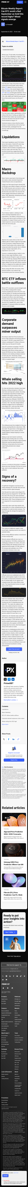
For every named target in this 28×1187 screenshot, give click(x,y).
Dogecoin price (18, 1058)
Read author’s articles (10, 700)
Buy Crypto (3, 1003)
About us (16, 1074)
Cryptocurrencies (18, 1019)
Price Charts (17, 1035)
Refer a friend (4, 1102)
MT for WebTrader (5, 1044)
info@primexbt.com (14, 968)
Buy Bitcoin (3, 1051)
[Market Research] (3, 41)
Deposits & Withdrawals (6, 1013)
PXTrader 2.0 (17, 999)
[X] (2, 976)
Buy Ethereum (4, 1053)
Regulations (17, 1078)
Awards (16, 1080)
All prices (16, 1069)
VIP (2, 1019)
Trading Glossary (5, 1078)
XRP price (17, 1056)
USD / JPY (17, 1064)
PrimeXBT (10, 24)
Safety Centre (17, 1095)
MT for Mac (3, 1040)
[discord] (6, 979)
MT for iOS (3, 1037)
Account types (4, 1023)
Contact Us (17, 1090)
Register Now (14, 760)
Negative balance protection (7, 1021)
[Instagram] (6, 976)
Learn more (16, 1172)
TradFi (16, 1026)
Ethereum (7, 89)
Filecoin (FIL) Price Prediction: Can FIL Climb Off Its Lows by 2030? (13, 895)
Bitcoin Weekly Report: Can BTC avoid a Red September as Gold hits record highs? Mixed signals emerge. (15, 41)
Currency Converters (19, 1037)
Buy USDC (3, 1058)
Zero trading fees (5, 1026)
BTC (6, 87)
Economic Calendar (19, 1040)
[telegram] (24, 976)
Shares (16, 1017)
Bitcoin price (17, 1051)
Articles (3, 1076)
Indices (16, 1013)
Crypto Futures (4, 999)
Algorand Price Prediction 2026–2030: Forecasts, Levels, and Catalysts (13, 834)
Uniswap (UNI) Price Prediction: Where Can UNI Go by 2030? (13, 864)
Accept (5, 1175)
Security (3, 1017)
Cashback (3, 1030)
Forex (16, 1010)
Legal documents (5, 1108)
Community (17, 1076)
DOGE (8, 92)
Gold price (17, 1066)
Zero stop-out (4, 1028)
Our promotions (4, 1100)
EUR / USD (17, 1062)
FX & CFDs (3, 1001)
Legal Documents (18, 1093)
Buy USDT (3, 1056)
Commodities (17, 1015)
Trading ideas (17, 1042)
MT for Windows (4, 1042)
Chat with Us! (17, 956)
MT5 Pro (3, 1046)
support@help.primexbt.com (15, 971)
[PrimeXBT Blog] (7, 984)
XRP (3, 92)
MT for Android (4, 1035)
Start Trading (9, 932)
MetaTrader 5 (17, 1003)
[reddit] (2, 979)
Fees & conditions (5, 1010)
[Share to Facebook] (9, 739)
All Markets (17, 1023)
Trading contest (4, 1104)
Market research (4, 1074)
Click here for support (13, 965)
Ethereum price (18, 1053)
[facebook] (10, 976)
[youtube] (17, 976)
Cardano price (17, 1060)
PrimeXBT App (17, 1001)
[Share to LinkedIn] (13, 739)
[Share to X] (4, 739)
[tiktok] (20, 976)
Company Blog (18, 1088)
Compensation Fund (5, 1015)
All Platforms (17, 1005)
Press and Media (18, 1083)
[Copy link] (18, 739)
